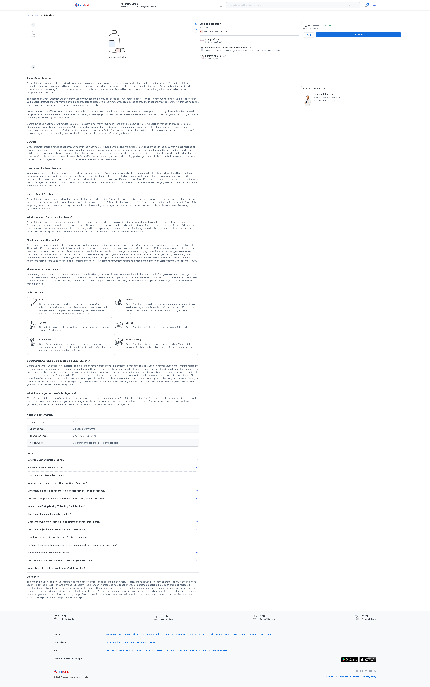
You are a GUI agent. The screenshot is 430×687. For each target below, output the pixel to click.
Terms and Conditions (349, 677)
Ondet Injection (49, 15)
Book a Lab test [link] (197, 634)
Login (375, 5)
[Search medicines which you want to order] (349, 5)
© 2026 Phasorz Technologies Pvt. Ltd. (71, 677)
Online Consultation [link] (152, 634)
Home (29, 15)
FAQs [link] (152, 642)
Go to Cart (358, 35)
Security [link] (170, 650)
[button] (365, 5)
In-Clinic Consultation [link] (175, 634)
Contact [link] (138, 650)
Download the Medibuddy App (68, 658)
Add (309, 35)
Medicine (37, 15)
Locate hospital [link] (113, 642)
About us (330, 677)
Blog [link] (148, 650)
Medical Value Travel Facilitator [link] (192, 650)
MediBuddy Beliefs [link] (220, 650)
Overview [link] (110, 650)
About (56, 650)
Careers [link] (158, 650)
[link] (83, 5)
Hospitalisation (61, 642)
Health (57, 634)
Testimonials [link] (124, 650)
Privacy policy (369, 677)
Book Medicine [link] (132, 634)
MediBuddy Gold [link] (113, 634)
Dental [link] (253, 634)
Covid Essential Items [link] (219, 634)
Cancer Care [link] (265, 634)
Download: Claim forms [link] (135, 642)
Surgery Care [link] (239, 634)
